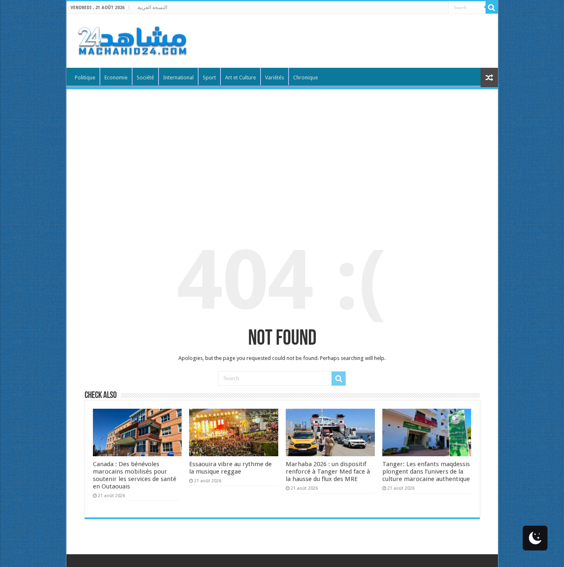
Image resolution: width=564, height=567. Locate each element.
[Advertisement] (282, 151)
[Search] (492, 7)
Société (145, 77)
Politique (85, 77)
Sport (209, 77)
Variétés (274, 77)
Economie (116, 77)
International (178, 77)
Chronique (305, 77)
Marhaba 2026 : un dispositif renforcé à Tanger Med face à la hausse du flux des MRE (328, 471)
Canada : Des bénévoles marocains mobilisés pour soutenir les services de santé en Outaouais (134, 475)
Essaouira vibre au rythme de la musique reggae (230, 467)
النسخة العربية (152, 7)
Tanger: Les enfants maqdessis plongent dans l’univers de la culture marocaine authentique (426, 471)
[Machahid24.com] (132, 39)
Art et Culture (240, 77)
